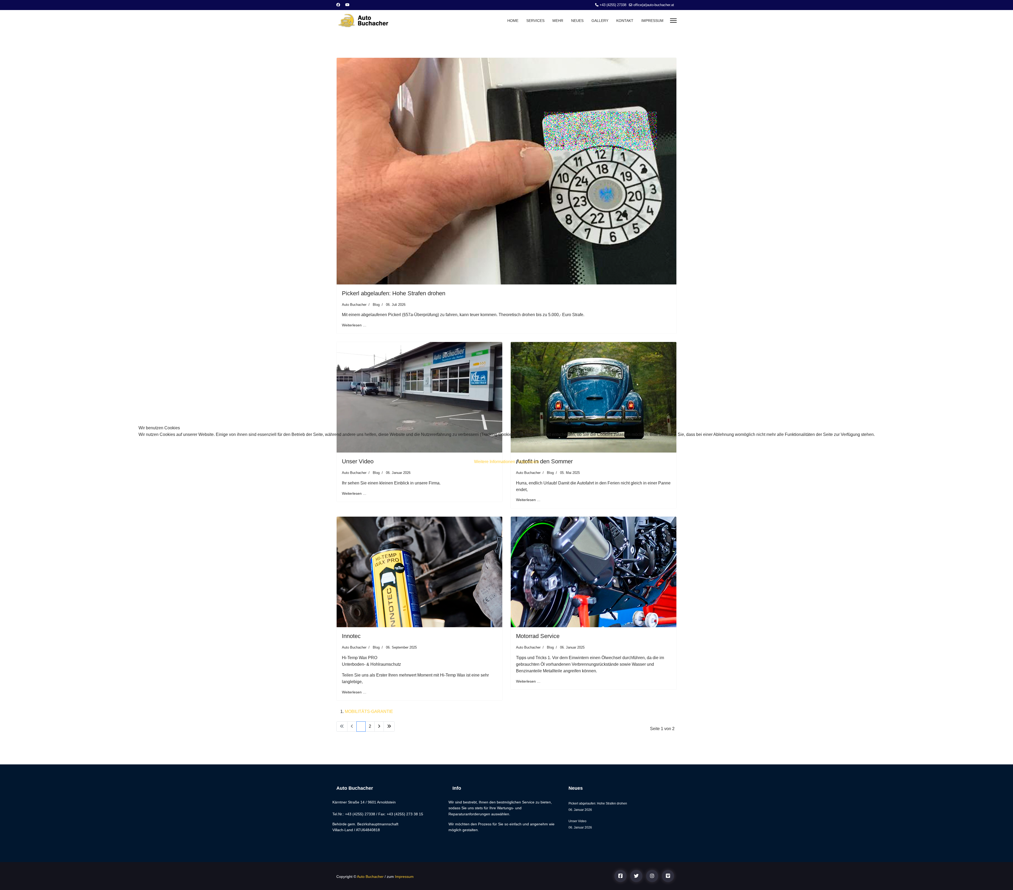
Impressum (528, 461)
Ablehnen (226, 450)
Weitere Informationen (494, 461)
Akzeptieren (169, 450)
